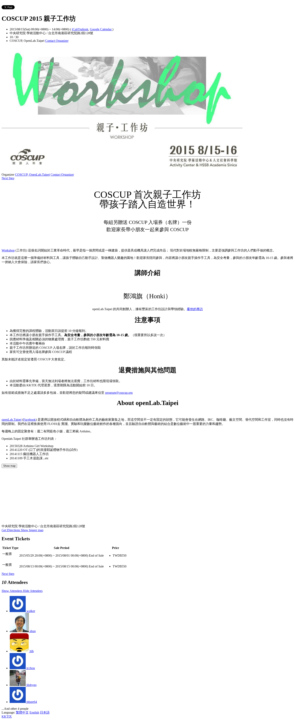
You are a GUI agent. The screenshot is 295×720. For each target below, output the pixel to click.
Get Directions (11, 530)
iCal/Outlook (80, 29)
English (34, 712)
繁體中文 (22, 712)
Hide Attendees (33, 591)
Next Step (8, 178)
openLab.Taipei (11, 419)
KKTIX (7, 716)
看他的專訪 (195, 309)
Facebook (29, 419)
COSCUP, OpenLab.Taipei (32, 174)
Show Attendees (12, 591)
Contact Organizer (56, 40)
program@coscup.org (119, 392)
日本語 (45, 712)
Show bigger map (32, 530)
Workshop (8, 250)
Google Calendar (101, 29)
